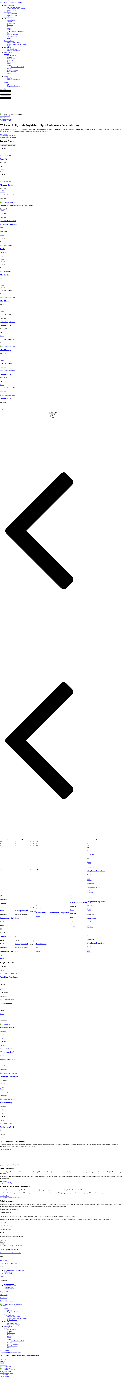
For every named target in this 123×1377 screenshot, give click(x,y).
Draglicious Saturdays (13, 15)
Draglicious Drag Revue (96, 871)
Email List (10, 25)
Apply (9, 38)
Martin (2, 249)
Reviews (9, 33)
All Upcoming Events (13, 7)
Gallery (9, 30)
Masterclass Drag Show (8, 224)
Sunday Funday (6, 903)
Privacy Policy (4, 1295)
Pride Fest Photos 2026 (17, 31)
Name (2, 1240)
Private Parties (8, 17)
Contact (9, 21)
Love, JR (3, 159)
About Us (6, 18)
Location (9, 26)
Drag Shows (7, 12)
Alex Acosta (4, 275)
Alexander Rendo (6, 185)
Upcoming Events (9, 5)
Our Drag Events (12, 13)
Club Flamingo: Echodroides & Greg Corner (16, 206)
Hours (9, 28)
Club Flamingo (5, 301)
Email (2, 1242)
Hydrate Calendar (12, 10)
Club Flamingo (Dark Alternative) (16, 8)
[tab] (3, 145)
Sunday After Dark (7, 918)
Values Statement (12, 36)
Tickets (6, 76)
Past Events (3, 1298)
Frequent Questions (12, 34)
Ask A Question (11, 20)
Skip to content (4, 1)
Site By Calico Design (6, 1301)
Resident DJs (11, 23)
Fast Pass (9, 78)
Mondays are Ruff (21, 911)
